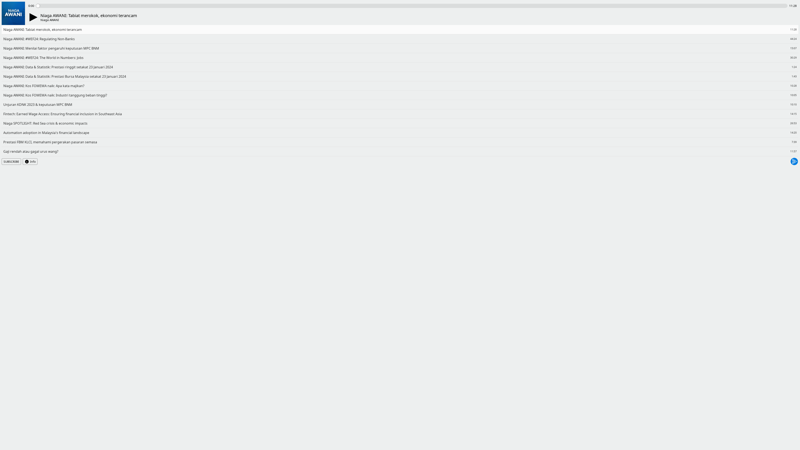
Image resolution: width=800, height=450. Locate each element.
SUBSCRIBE (11, 162)
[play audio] (32, 17)
